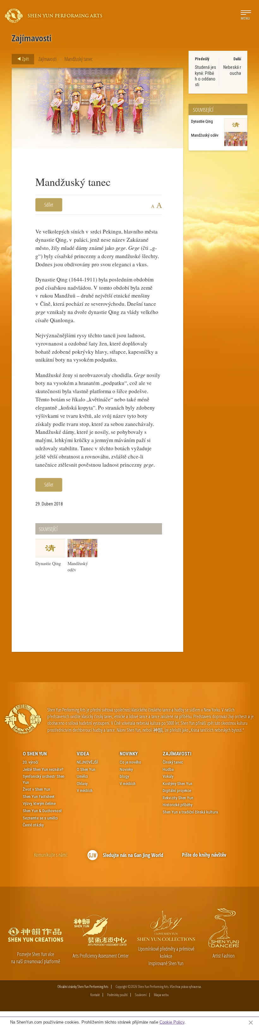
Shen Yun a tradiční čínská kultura (190, 812)
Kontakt (95, 995)
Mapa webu (161, 995)
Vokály (168, 776)
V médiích (85, 790)
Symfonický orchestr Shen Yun (43, 779)
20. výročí (30, 762)
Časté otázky (33, 825)
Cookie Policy (172, 1022)
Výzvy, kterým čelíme (39, 803)
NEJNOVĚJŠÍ (87, 762)
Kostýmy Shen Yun (177, 783)
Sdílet (48, 204)
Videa (83, 754)
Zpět (25, 59)
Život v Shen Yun (36, 789)
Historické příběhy (177, 804)
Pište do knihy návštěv (204, 854)
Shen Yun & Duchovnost (42, 810)
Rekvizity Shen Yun (178, 797)
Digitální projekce (177, 790)
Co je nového (130, 762)
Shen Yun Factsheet (39, 796)
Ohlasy (82, 783)
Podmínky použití (117, 995)
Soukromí (141, 995)
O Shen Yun (35, 754)
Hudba (168, 769)
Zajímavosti (48, 59)
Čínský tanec (173, 762)
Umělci (82, 776)
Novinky (129, 754)
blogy (124, 776)
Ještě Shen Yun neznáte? (43, 769)
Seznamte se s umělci (40, 818)
